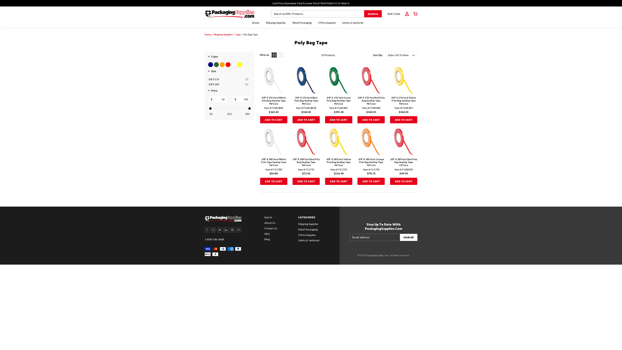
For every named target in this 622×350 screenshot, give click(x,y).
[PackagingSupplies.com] (229, 14)
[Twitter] (219, 230)
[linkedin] (226, 230)
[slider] (210, 108)
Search (373, 14)
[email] (238, 230)
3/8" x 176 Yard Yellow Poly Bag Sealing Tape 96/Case (403, 100)
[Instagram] (213, 230)
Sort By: (378, 55)
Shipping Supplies (223, 34)
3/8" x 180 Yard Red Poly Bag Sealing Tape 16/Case (306, 162)
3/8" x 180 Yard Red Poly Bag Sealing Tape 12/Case (403, 162)
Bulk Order (394, 13)
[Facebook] (207, 230)
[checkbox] (228, 79)
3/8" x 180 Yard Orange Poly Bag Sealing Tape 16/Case (371, 162)
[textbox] (219, 99)
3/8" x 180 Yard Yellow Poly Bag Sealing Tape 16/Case (338, 162)
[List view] (280, 55)
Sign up (408, 237)
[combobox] (317, 13)
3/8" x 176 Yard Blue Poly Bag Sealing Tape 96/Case (306, 100)
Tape (238, 34)
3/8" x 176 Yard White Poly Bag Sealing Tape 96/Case (274, 100)
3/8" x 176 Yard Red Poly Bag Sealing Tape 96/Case (371, 100)
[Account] (407, 14)
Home (208, 34)
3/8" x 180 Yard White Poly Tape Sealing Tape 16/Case (273, 162)
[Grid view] (274, 55)
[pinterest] (232, 230)
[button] (415, 14)
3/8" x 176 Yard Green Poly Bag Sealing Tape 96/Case (339, 100)
